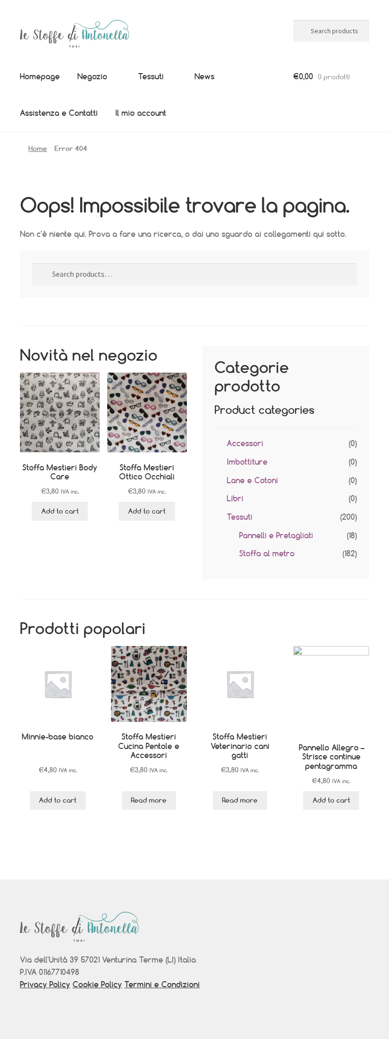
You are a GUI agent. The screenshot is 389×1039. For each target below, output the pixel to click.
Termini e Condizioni (162, 984)
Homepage (40, 76)
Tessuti (151, 76)
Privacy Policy (45, 984)
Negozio (92, 76)
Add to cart (60, 511)
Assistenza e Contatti (59, 113)
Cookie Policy (97, 984)
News (204, 76)
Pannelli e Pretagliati (276, 535)
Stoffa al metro (267, 553)
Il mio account (140, 113)
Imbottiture (247, 462)
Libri (235, 498)
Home (37, 148)
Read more (149, 800)
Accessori (245, 443)
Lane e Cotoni (252, 480)
